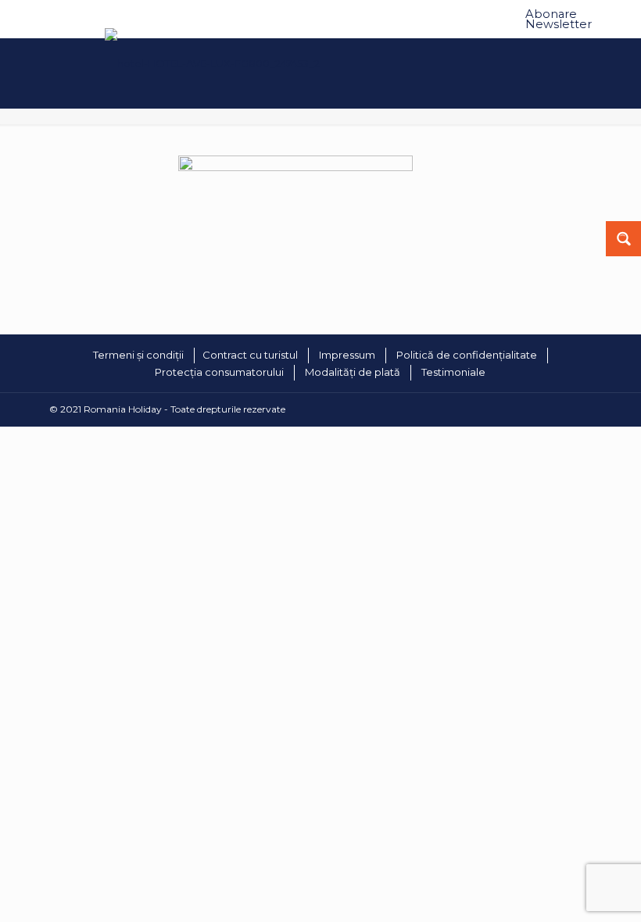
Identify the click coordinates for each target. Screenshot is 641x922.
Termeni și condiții (138, 354)
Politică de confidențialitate (466, 354)
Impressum (347, 354)
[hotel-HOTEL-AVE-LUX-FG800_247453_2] (295, 167)
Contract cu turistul (250, 354)
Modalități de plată (352, 372)
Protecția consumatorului (219, 372)
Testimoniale (453, 372)
